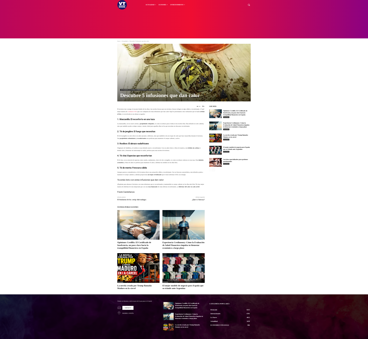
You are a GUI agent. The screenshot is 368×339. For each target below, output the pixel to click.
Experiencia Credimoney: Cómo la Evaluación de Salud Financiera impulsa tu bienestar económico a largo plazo (183, 245)
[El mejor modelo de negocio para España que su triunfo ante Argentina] (183, 268)
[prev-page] (210, 170)
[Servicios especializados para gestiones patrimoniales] (215, 162)
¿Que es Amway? (198, 200)
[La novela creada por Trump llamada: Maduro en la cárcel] (138, 268)
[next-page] (213, 170)
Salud (159, 89)
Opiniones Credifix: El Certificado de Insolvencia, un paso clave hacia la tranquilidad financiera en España (134, 245)
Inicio (118, 41)
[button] (249, 5)
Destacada (152, 89)
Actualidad (125, 41)
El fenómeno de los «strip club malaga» (131, 200)
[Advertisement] (184, 24)
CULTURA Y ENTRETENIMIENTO (138, 89)
